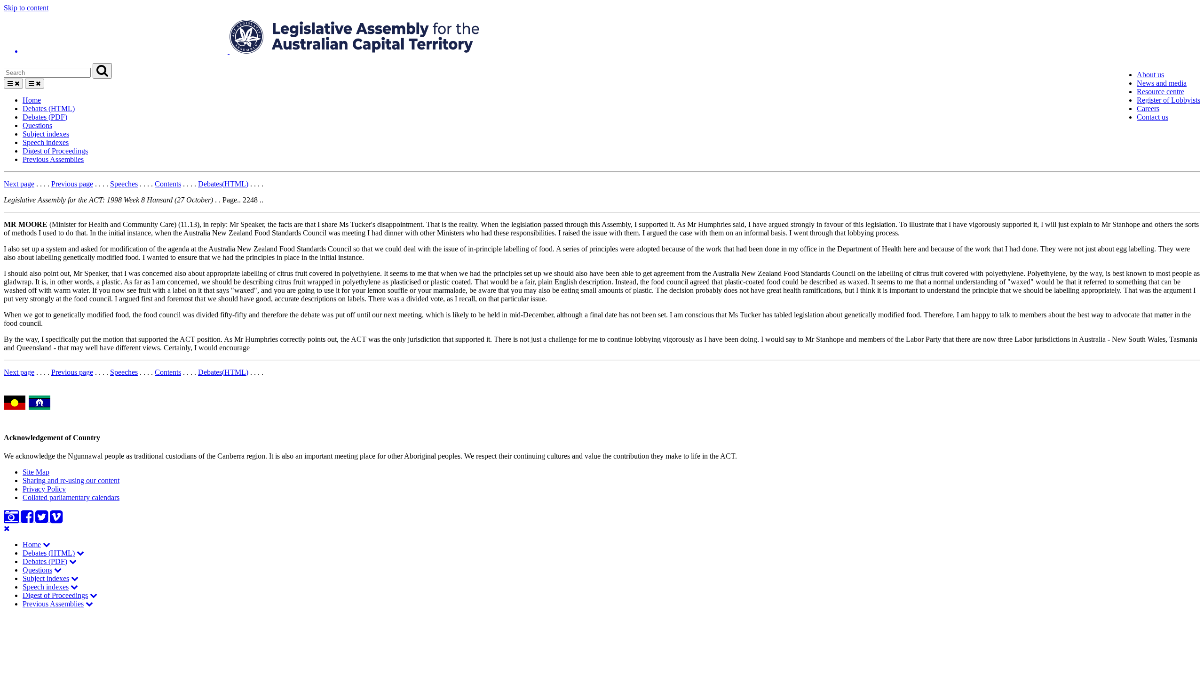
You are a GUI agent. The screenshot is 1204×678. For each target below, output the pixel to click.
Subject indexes (46, 134)
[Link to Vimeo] (56, 520)
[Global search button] (102, 71)
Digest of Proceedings (55, 151)
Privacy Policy (44, 489)
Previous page (72, 184)
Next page (19, 184)
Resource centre (1160, 92)
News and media (1162, 83)
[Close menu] (7, 529)
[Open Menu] (13, 84)
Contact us (1152, 117)
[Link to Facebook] (28, 520)
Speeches (124, 184)
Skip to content (26, 8)
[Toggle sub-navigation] (46, 545)
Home (32, 100)
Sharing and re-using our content (71, 480)
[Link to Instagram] (12, 520)
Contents (168, 184)
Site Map (36, 472)
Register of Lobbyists (1168, 100)
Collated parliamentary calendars (71, 497)
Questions (37, 125)
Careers (1148, 109)
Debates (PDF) (45, 117)
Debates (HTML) (49, 109)
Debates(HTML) (223, 184)
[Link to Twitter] (42, 520)
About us (1150, 75)
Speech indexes (46, 142)
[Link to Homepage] (602, 38)
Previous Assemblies (53, 159)
